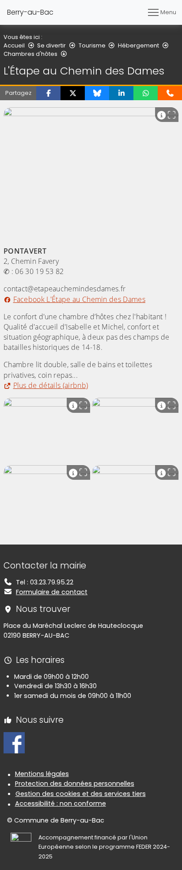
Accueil (14, 45)
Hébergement (138, 45)
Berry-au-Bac (30, 12)
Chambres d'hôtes (30, 54)
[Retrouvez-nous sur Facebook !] (14, 742)
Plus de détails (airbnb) (50, 385)
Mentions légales (42, 773)
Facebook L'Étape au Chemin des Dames (79, 299)
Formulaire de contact (51, 592)
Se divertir (51, 45)
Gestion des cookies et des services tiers (80, 793)
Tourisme (92, 45)
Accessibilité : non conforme (60, 803)
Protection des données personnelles (74, 783)
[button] (48, 93)
